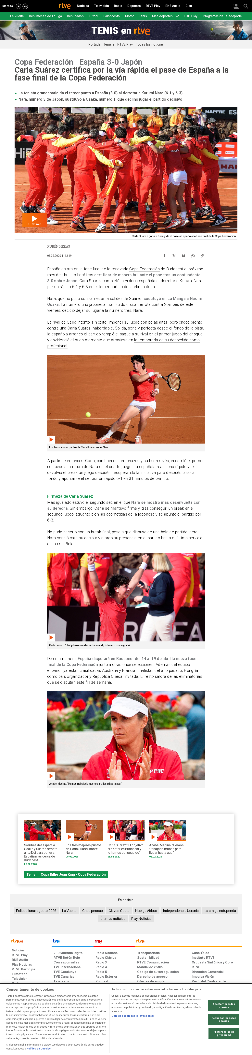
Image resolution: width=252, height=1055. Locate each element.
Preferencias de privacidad (223, 1033)
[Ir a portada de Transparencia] (188, 942)
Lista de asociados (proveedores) (132, 1015)
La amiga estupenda (220, 911)
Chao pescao (92, 911)
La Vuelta (69, 911)
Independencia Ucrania (181, 911)
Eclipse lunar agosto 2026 (36, 911)
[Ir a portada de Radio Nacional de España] (114, 942)
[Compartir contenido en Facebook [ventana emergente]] (164, 254)
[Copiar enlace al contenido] (202, 254)
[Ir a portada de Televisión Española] (72, 942)
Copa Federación (144, 269)
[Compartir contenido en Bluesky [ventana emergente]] (183, 254)
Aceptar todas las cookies (224, 1006)
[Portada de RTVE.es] (65, 6)
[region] (126, 1019)
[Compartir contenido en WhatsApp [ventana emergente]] (193, 254)
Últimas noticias (112, 918)
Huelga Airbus (146, 911)
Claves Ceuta (119, 911)
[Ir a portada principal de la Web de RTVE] (31, 941)
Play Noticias (141, 918)
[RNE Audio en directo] (25, 6)
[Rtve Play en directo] (18, 6)
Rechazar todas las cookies (224, 1019)
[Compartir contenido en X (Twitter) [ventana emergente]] (174, 254)
